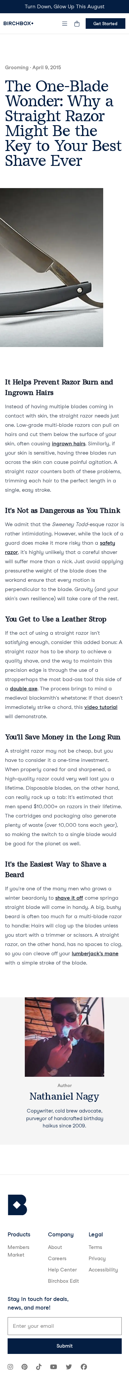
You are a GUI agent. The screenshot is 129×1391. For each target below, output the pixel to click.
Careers (57, 1259)
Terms (95, 1247)
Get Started (105, 23)
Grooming (16, 68)
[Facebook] (84, 1367)
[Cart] (77, 23)
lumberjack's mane (95, 953)
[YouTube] (53, 1367)
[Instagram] (10, 1367)
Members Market (18, 1251)
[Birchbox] (17, 1205)
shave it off (69, 898)
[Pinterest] (24, 1367)
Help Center (62, 1270)
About (55, 1247)
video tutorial (100, 707)
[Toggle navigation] (64, 23)
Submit (65, 1346)
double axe (23, 688)
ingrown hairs (68, 443)
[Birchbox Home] (18, 23)
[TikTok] (38, 1367)
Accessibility (103, 1270)
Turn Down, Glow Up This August (65, 6)
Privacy (97, 1259)
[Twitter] (69, 1367)
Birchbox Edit (63, 1281)
